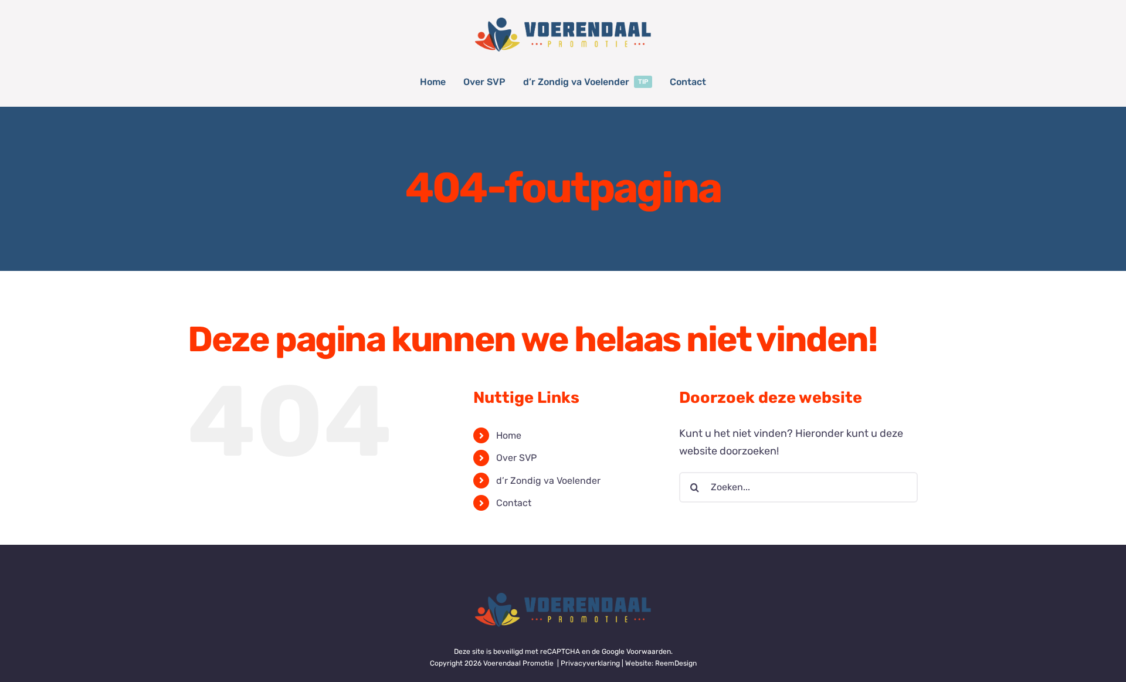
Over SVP (516, 457)
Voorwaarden (648, 651)
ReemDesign (676, 663)
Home (508, 435)
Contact (513, 502)
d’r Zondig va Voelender (548, 480)
